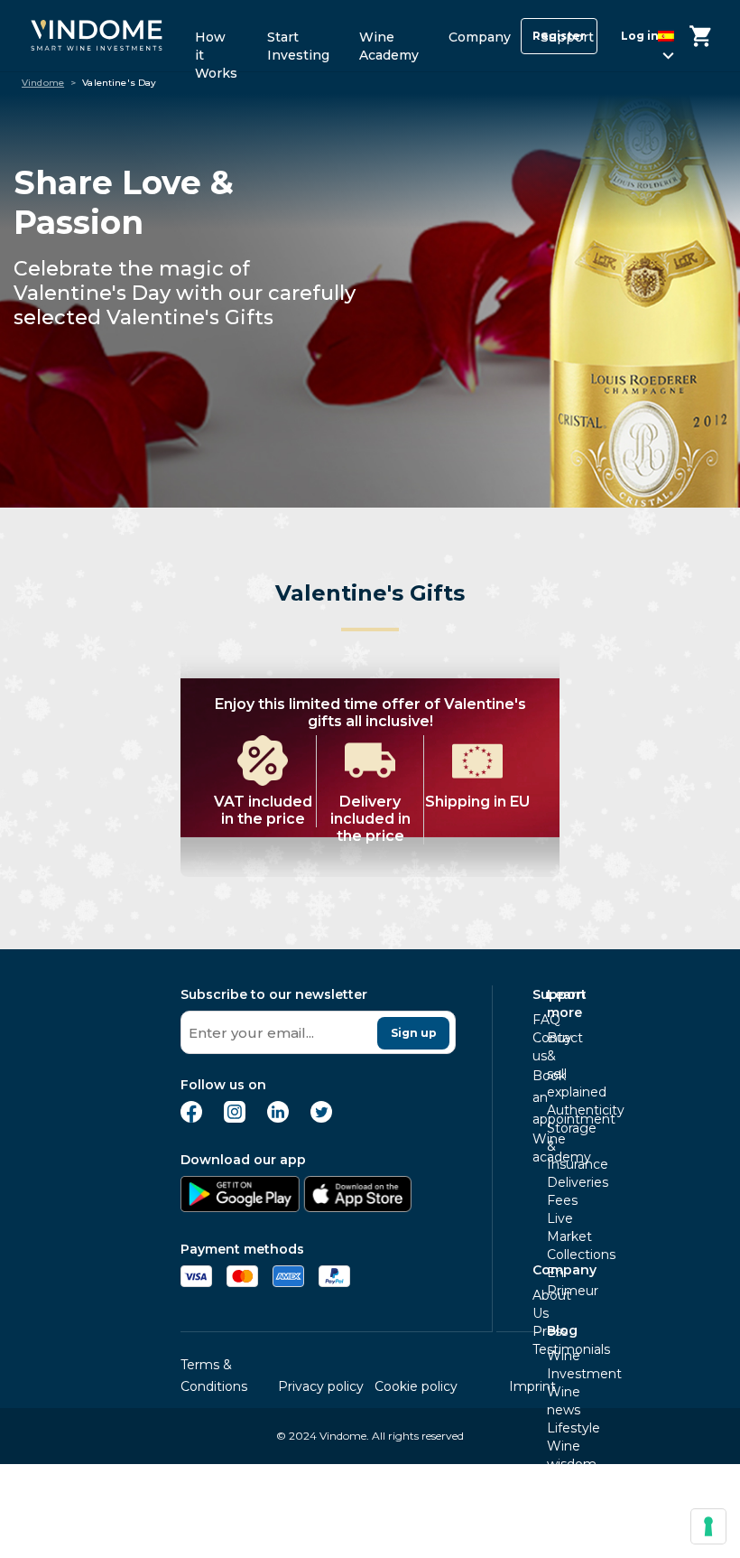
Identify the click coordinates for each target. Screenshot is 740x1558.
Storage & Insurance (552, 1146)
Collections (552, 1254)
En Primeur (552, 1281)
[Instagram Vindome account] (234, 1117)
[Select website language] (651, 39)
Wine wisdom (552, 1455)
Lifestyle (552, 1428)
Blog (562, 1330)
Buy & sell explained (552, 1065)
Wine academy (537, 1148)
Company (480, 37)
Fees (552, 1200)
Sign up (414, 1033)
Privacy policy (321, 1386)
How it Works (216, 43)
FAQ (537, 1020)
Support (567, 37)
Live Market (552, 1227)
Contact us (537, 1047)
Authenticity (552, 1110)
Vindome (43, 83)
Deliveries (552, 1182)
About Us (537, 1304)
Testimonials (537, 1349)
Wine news (552, 1401)
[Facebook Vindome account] (191, 1117)
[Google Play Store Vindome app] (240, 1207)
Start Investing (298, 43)
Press (537, 1331)
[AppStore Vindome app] (357, 1207)
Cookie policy (416, 1386)
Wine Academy (389, 43)
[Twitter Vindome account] (321, 1117)
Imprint (532, 1386)
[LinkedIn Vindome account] (278, 1117)
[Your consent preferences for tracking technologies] (708, 1526)
